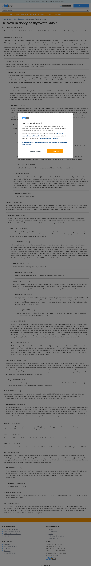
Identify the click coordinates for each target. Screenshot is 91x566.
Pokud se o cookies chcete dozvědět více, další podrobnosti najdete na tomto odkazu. (44, 144)
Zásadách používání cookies (49, 138)
